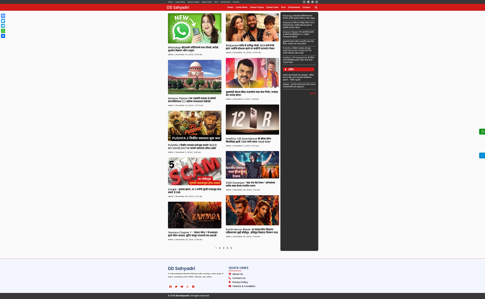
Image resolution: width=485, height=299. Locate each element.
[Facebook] (3, 15)
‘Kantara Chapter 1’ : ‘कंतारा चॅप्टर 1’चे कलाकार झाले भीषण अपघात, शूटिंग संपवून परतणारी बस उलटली (193, 234)
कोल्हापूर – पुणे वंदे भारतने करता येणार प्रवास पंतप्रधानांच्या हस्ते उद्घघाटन (299, 85)
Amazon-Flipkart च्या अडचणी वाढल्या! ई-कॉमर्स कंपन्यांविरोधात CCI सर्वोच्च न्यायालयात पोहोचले (192, 100)
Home (170, 2)
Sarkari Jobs (207, 2)
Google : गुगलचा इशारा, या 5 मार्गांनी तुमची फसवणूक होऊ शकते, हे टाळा (194, 191)
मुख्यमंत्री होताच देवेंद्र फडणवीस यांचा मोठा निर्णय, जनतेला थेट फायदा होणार (252, 93)
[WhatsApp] (3, 30)
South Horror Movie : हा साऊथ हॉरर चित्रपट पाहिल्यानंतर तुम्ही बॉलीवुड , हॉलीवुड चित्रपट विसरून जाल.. (252, 231)
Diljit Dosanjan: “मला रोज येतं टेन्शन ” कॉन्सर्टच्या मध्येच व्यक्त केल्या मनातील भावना (250, 184)
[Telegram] (3, 25)
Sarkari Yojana (193, 2)
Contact (236, 2)
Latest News (180, 2)
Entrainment (225, 2)
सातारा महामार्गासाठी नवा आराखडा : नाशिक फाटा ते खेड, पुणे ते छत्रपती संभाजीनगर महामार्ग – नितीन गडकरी (298, 77)
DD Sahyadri (178, 7)
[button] (316, 7)
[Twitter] (3, 20)
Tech (216, 2)
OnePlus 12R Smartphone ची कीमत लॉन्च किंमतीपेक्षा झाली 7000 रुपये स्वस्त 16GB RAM (248, 140)
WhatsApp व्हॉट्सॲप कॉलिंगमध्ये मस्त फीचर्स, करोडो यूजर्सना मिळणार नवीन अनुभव (193, 49)
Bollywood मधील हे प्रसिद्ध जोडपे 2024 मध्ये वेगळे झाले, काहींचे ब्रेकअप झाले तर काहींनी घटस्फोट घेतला (250, 47)
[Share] (3, 35)
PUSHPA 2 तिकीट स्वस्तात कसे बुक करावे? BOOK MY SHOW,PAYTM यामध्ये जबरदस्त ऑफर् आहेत (192, 146)
